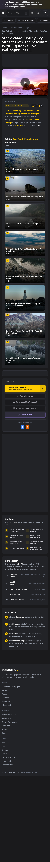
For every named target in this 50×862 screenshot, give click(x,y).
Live (28, 114)
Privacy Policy (7, 761)
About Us (5, 742)
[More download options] (43, 388)
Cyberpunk (6, 725)
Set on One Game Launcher (26, 408)
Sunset (28, 110)
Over (33, 110)
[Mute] (40, 93)
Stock (7, 110)
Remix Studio (26, 414)
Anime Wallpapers (9, 714)
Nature (4, 729)
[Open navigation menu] (45, 13)
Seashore (9, 114)
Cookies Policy (7, 765)
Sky (23, 110)
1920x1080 (18, 125)
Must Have (6, 701)
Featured (5, 698)
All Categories (7, 705)
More (7, 146)
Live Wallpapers (27, 20)
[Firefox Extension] (28, 427)
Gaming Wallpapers (9, 722)
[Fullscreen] (45, 93)
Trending (9, 20)
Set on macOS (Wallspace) (26, 402)
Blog (3, 746)
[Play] (5, 93)
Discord (5, 750)
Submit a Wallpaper (12, 686)
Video (12, 110)
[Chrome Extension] (23, 427)
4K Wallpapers (7, 718)
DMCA (4, 753)
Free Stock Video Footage (19, 27)
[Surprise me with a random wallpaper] (32, 13)
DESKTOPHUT (10, 670)
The (37, 110)
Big (19, 114)
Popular (5, 694)
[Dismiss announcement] (47, 4)
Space (4, 733)
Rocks (23, 114)
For (40, 114)
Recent (4, 690)
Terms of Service (8, 757)
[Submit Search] (38, 13)
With (15, 114)
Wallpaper (34, 114)
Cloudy (18, 110)
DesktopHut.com (15, 772)
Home (4, 27)
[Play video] (25, 82)
